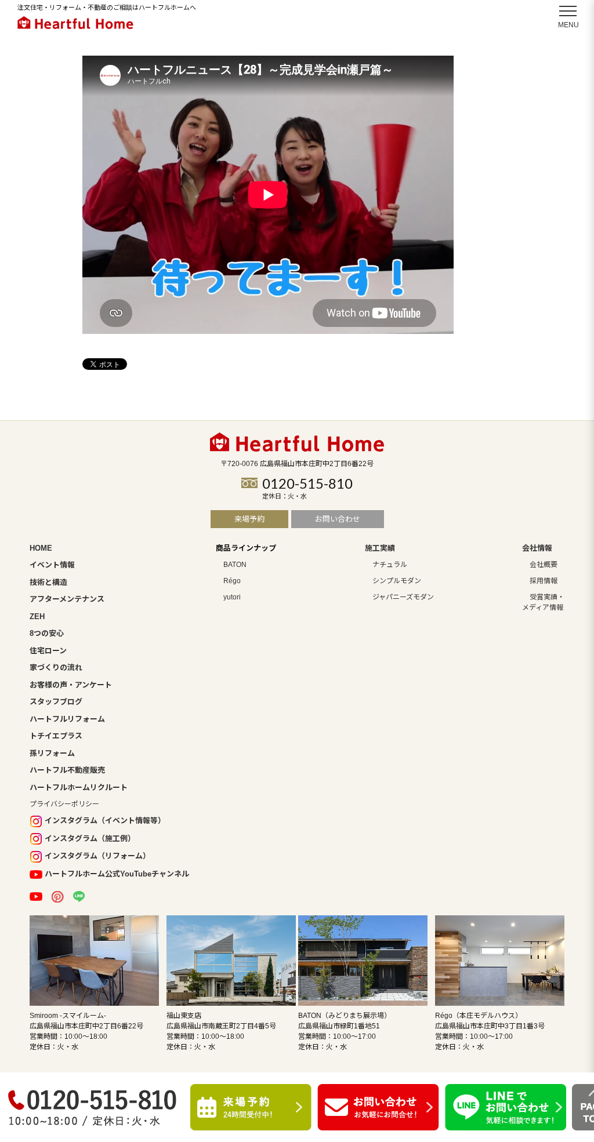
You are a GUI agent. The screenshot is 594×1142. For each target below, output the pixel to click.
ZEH (37, 616)
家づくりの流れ (56, 667)
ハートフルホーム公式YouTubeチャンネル (117, 874)
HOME (41, 548)
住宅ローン (48, 650)
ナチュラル (389, 565)
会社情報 (537, 548)
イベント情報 (52, 565)
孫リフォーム (52, 753)
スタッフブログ (56, 701)
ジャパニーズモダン (403, 597)
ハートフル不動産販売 (67, 770)
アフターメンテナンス (67, 599)
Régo (232, 581)
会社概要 (543, 565)
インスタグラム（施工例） (90, 838)
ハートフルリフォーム (67, 719)
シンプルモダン (396, 581)
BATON (235, 565)
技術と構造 (48, 582)
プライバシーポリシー (64, 804)
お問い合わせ (337, 519)
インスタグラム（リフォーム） (97, 856)
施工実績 (380, 548)
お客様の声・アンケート (71, 685)
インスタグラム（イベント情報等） (105, 820)
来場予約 (249, 519)
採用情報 (543, 581)
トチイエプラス (56, 736)
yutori (232, 597)
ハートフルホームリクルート (79, 787)
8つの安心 (47, 633)
